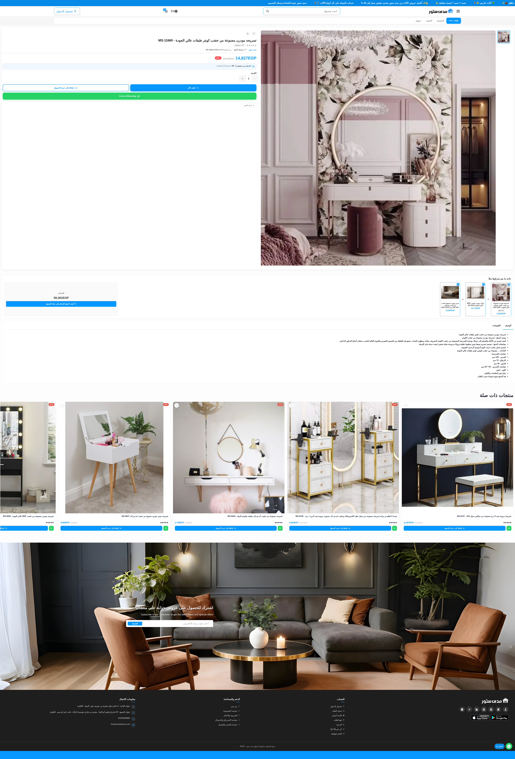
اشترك (135, 623)
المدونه (429, 20)
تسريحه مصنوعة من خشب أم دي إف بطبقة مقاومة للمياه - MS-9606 (255, 516)
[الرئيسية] (440, 11)
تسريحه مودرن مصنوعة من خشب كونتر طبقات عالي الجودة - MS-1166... (501, 305)
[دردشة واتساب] (509, 746)
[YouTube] (484, 709)
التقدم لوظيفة (336, 734)
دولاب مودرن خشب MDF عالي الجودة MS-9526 (475, 304)
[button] (458, 11)
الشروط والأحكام (230, 715)
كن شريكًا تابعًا (336, 729)
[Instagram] (491, 709)
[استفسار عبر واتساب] (509, 528)
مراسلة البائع (239, 50)
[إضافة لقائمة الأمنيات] (253, 33)
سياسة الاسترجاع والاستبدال (226, 720)
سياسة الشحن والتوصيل (227, 725)
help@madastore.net (120, 724)
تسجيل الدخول (64, 11)
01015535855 (124, 718)
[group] (385, 148)
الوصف (508, 325)
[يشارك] (247, 33)
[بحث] (267, 11)
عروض (418, 20)
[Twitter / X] (498, 709)
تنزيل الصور (248, 105)
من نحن (234, 706)
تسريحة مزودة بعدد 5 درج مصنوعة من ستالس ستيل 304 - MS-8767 (484, 516)
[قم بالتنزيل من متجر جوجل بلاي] (499, 717)
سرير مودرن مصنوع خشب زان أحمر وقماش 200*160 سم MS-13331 (450, 305)
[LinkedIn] (477, 709)
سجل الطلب (337, 711)
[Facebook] (506, 709)
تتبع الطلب (338, 720)
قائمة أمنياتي (337, 715)
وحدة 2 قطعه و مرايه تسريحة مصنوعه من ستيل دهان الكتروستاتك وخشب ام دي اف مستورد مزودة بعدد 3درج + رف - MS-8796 (346, 516)
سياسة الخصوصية (230, 711)
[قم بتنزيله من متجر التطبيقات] (480, 717)
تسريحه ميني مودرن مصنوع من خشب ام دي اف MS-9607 (145, 516)
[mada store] (429, 701)
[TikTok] (469, 709)
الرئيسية (440, 20)
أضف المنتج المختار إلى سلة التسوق (60, 304)
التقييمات (496, 325)
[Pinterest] (462, 709)
